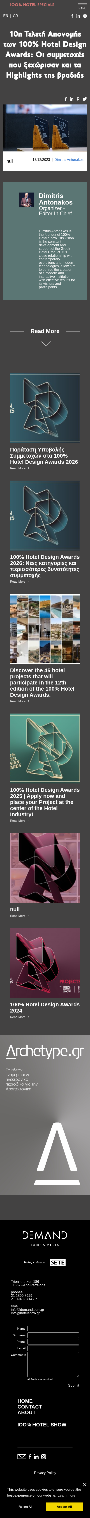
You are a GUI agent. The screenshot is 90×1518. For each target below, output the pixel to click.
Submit (73, 1385)
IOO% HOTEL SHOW (41, 1425)
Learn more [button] (66, 1495)
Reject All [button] (26, 1506)
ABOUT (26, 1412)
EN (5, 16)
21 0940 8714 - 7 (24, 1299)
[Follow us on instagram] (43, 1457)
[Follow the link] (26, 241)
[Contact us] (21, 1457)
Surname (19, 1335)
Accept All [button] (64, 1506)
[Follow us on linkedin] (36, 1457)
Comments (18, 1354)
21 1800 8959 (21, 1295)
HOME (25, 1401)
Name (21, 1328)
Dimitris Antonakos (68, 160)
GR (15, 16)
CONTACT (29, 1407)
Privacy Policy (45, 1473)
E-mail (21, 1348)
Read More (18, 468)
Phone (21, 1341)
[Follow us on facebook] (30, 1457)
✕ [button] (84, 1485)
